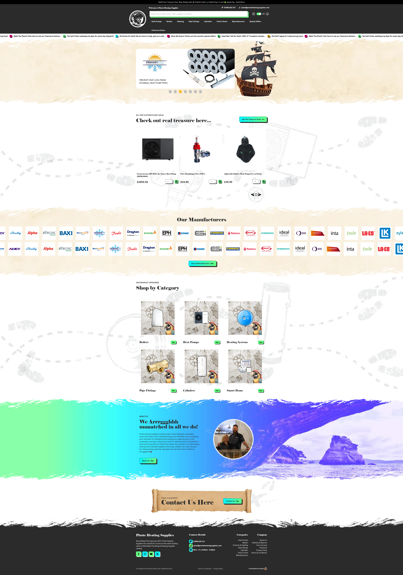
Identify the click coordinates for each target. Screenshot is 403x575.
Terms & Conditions (259, 553)
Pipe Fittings (243, 548)
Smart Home (243, 553)
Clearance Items (158, 30)
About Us (263, 540)
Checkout (263, 548)
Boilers (245, 542)
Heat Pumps (243, 540)
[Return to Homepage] (137, 19)
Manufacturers (242, 555)
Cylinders (244, 550)
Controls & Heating (240, 545)
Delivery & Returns (259, 542)
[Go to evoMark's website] (258, 568)
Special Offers (255, 21)
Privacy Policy (261, 550)
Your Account (261, 545)
